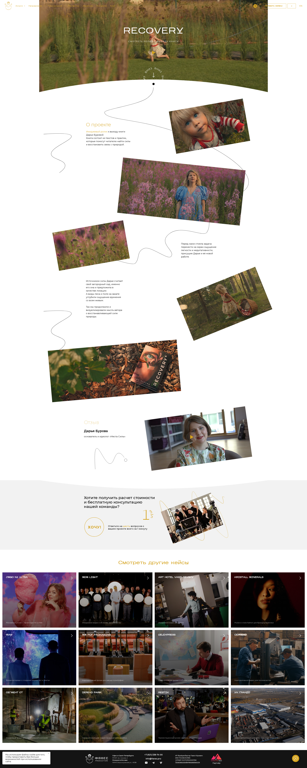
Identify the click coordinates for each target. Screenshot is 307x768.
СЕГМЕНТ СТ (14, 693)
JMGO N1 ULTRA (17, 577)
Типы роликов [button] (55, 6)
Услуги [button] (20, 6)
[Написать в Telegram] (255, 6)
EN (300, 6)
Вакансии (88, 6)
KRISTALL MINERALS (248, 577)
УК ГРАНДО (242, 693)
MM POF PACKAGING (96, 635)
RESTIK (163, 693)
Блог (112, 6)
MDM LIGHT (90, 577)
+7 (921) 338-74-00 (153, 755)
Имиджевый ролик (96, 131)
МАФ (9, 635)
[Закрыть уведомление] (48, 753)
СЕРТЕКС (240, 635)
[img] (154, 75)
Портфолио (73, 6)
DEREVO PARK (91, 693)
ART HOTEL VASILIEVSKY (175, 577)
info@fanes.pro (153, 759)
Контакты (102, 6)
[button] (273, 6)
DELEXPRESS (166, 635)
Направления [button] (36, 6)
